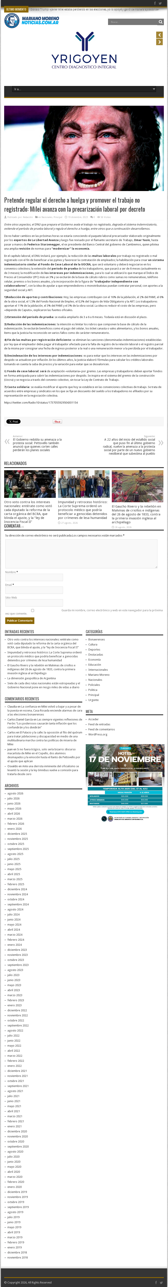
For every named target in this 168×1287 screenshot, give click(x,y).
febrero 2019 (15, 1242)
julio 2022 (13, 1035)
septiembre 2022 (18, 1025)
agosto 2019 (15, 1212)
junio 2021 (13, 1101)
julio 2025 (13, 859)
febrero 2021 (15, 1121)
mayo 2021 (14, 1106)
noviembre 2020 (17, 1136)
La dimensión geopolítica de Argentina (31, 678)
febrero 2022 (15, 1060)
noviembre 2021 (17, 1076)
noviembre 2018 (17, 1257)
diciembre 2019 (17, 1192)
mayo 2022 (14, 1045)
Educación (94, 664)
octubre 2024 (15, 899)
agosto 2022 (15, 1030)
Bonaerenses (96, 639)
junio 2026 (13, 803)
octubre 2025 (15, 843)
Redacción (28, 217)
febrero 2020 (15, 1181)
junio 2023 (13, 980)
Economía (94, 659)
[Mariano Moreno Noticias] (31, 21)
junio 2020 (13, 1161)
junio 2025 (13, 864)
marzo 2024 (14, 934)
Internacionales (98, 669)
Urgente (93, 700)
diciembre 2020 (17, 1131)
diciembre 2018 (17, 1252)
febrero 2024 (15, 939)
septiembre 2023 (18, 965)
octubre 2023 (15, 960)
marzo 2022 (14, 1055)
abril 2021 (13, 1111)
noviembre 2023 (17, 954)
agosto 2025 (15, 854)
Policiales (94, 684)
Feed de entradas (99, 724)
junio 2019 (13, 1222)
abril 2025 (13, 874)
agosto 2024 (15, 909)
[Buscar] (160, 22)
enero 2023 (14, 1005)
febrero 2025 (15, 884)
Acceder (93, 719)
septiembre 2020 (18, 1146)
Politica (92, 690)
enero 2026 (14, 828)
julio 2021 (13, 1096)
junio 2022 (13, 1040)
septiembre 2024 (18, 904)
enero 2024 (14, 944)
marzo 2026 (14, 818)
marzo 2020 (14, 1176)
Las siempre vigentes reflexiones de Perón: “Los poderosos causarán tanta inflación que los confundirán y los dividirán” (44, 723)
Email (8, 584)
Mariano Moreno (99, 674)
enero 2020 (14, 1187)
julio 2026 (13, 798)
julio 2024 (13, 914)
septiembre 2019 (18, 1207)
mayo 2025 (14, 869)
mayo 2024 (14, 924)
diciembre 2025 (17, 833)
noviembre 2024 (17, 894)
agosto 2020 (15, 1151)
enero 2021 (14, 1126)
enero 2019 (14, 1247)
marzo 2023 (14, 995)
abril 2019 (13, 1232)
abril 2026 (13, 813)
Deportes (94, 649)
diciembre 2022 (17, 1010)
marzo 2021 (14, 1116)
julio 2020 (13, 1156)
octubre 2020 (15, 1141)
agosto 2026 (15, 793)
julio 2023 (13, 975)
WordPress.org (97, 734)
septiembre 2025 (18, 849)
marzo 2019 (14, 1237)
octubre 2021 (15, 1081)
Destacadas (95, 654)
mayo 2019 (14, 1227)
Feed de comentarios (101, 729)
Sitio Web (11, 597)
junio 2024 (13, 919)
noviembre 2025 (17, 838)
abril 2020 (13, 1171)
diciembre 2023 (17, 949)
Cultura (92, 644)
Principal (58, 217)
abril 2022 (13, 1050)
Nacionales (47, 217)
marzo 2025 (14, 879)
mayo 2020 (14, 1166)
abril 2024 (13, 929)
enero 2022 (14, 1065)
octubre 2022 (15, 1020)
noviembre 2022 (17, 1015)
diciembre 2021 (17, 1070)
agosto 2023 (15, 970)
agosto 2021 (15, 1091)
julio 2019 (13, 1217)
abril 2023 (13, 990)
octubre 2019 (15, 1202)
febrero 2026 (15, 823)
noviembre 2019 (17, 1197)
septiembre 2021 (18, 1086)
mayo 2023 (14, 985)
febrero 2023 (15, 1000)
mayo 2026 (14, 808)
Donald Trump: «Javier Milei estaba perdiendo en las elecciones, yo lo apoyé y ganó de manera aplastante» (95, 9)
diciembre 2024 (17, 889)
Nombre (10, 572)
